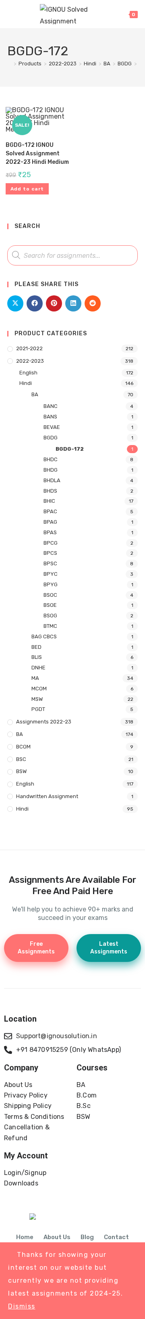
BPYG (51, 584)
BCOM (23, 747)
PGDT (38, 709)
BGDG (51, 438)
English (28, 373)
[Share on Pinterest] (54, 303)
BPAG (50, 522)
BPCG (51, 543)
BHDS (50, 491)
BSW (21, 771)
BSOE (50, 605)
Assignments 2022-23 (43, 722)
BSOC (50, 595)
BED (36, 647)
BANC (51, 406)
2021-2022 (29, 348)
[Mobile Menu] (11, 14)
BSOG (50, 615)
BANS (50, 417)
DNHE (38, 668)
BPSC (50, 563)
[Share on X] (15, 303)
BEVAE (52, 427)
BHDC (51, 459)
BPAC (50, 511)
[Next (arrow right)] (131, 660)
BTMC (50, 626)
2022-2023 (30, 361)
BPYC (51, 574)
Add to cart (27, 189)
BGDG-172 (70, 449)
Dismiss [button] (21, 1306)
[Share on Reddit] (93, 303)
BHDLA (52, 480)
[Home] (9, 64)
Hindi (25, 383)
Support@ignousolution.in (56, 1036)
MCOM (39, 689)
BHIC (49, 501)
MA (35, 678)
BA (34, 394)
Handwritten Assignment (47, 796)
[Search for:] (21, 14)
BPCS (50, 553)
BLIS (36, 657)
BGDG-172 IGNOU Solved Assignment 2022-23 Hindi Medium (37, 153)
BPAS (50, 532)
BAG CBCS (44, 636)
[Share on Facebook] (35, 303)
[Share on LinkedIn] (73, 303)
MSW (37, 699)
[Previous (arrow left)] (14, 660)
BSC (21, 759)
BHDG (51, 470)
